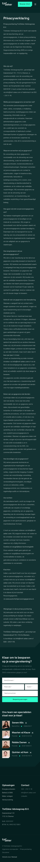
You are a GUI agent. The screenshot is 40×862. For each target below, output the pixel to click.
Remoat (14, 857)
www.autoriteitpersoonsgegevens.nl (20, 599)
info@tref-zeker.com (13, 92)
